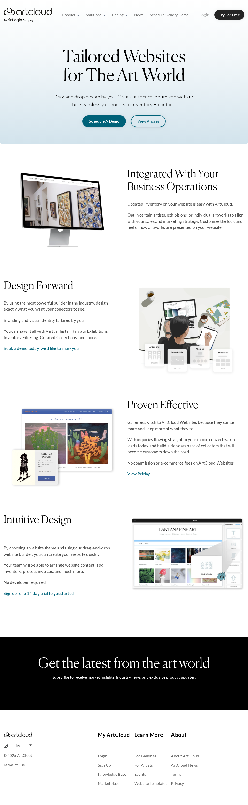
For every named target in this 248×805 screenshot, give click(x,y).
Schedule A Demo (104, 121)
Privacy (177, 783)
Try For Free (229, 14)
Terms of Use (14, 765)
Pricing (118, 15)
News (138, 15)
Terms (176, 774)
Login (204, 14)
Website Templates (150, 783)
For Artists (143, 765)
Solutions (94, 15)
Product (69, 15)
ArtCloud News (184, 765)
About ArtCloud (185, 755)
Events (140, 774)
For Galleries (145, 755)
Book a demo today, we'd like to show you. (42, 348)
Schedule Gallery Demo (169, 15)
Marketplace (109, 783)
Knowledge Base (112, 774)
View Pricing (148, 121)
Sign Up (104, 765)
